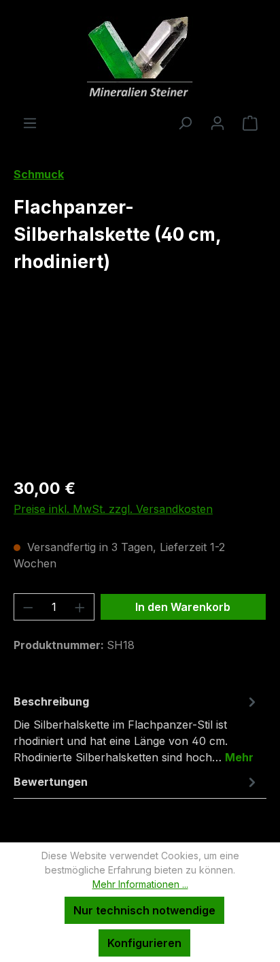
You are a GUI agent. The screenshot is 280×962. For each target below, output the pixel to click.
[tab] (137, 729)
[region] (140, 389)
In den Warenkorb (182, 607)
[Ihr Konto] (217, 122)
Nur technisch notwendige (144, 910)
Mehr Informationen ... (140, 884)
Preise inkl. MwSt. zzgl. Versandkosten (113, 509)
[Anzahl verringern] (28, 606)
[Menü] (30, 122)
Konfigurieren (144, 943)
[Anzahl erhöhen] (80, 606)
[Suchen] (185, 122)
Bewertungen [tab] (51, 782)
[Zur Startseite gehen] (140, 57)
